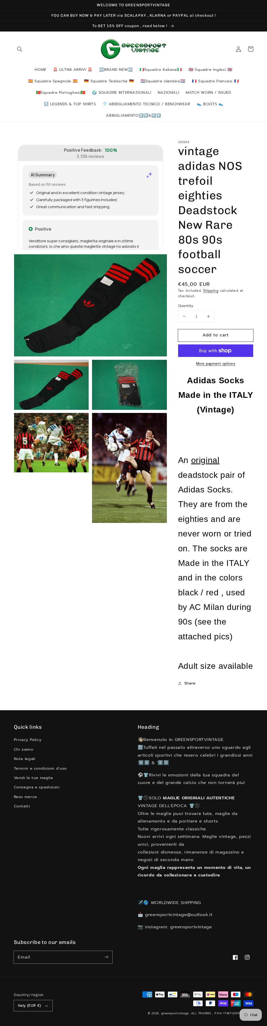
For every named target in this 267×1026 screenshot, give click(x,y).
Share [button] (190, 683)
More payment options (215, 363)
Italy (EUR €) (29, 1005)
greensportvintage (175, 1013)
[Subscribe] (106, 957)
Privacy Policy (28, 740)
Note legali (24, 759)
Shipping (211, 290)
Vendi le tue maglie (33, 778)
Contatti (22, 806)
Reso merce (25, 797)
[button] (20, 49)
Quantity (185, 305)
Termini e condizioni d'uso (40, 768)
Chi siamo (23, 749)
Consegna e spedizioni (37, 787)
